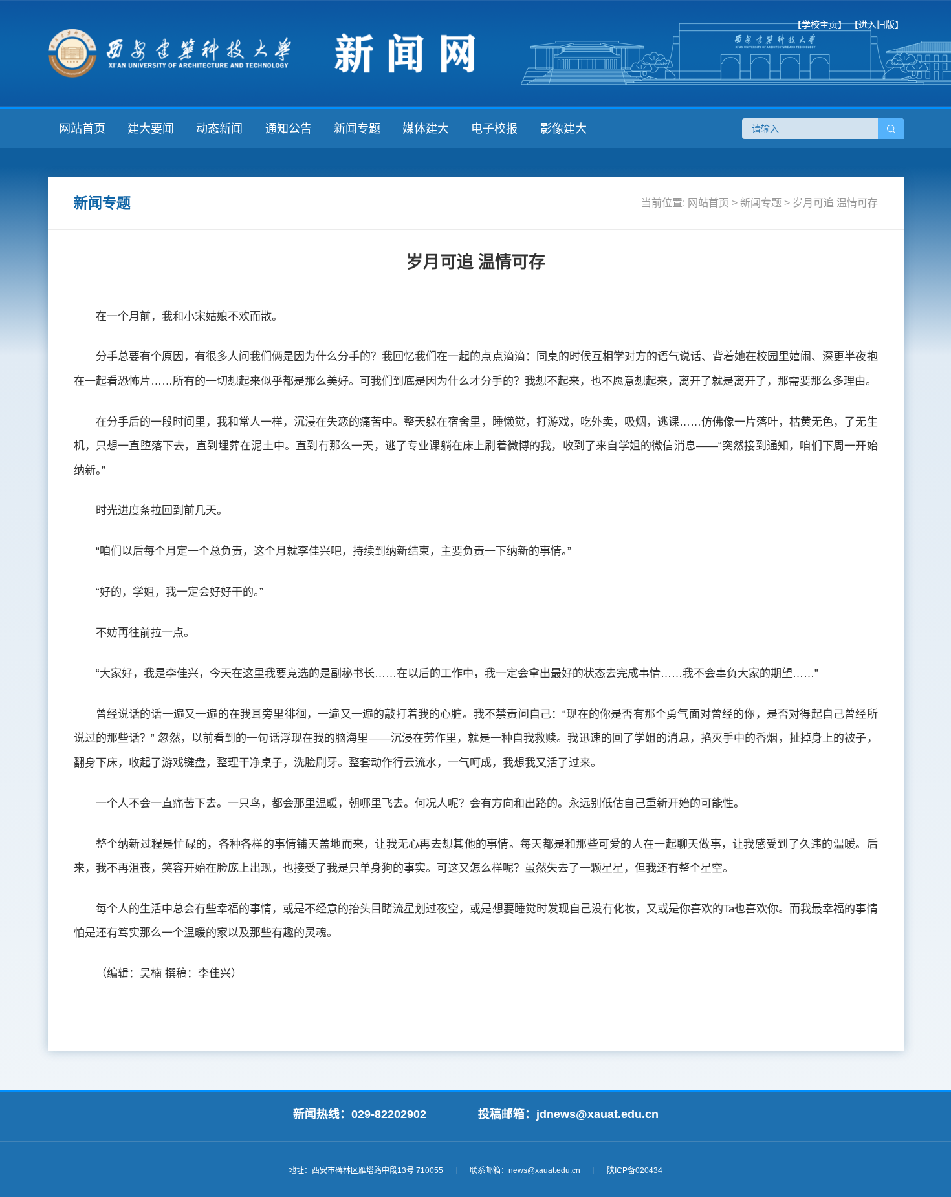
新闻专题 (357, 128)
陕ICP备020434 (634, 1170)
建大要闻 (150, 128)
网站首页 (82, 128)
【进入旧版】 (876, 24)
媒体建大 (425, 128)
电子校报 (494, 128)
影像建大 (563, 128)
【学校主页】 (819, 24)
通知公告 (288, 128)
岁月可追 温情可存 (835, 202)
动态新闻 (219, 128)
